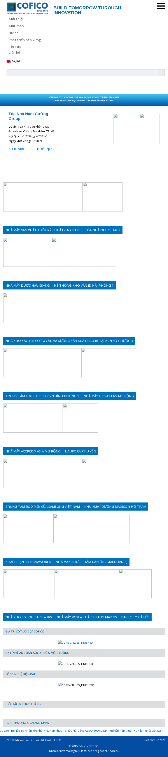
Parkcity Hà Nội (135, 617)
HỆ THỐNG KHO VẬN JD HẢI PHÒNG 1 (84, 285)
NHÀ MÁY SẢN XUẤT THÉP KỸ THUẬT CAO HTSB (42, 230)
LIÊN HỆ (56, 739)
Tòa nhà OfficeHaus (102, 230)
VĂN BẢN (24, 739)
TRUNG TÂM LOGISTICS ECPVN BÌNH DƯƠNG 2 (42, 396)
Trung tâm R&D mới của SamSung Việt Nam (42, 506)
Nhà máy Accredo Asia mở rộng (33, 451)
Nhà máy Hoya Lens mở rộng (109, 396)
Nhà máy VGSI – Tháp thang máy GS (86, 617)
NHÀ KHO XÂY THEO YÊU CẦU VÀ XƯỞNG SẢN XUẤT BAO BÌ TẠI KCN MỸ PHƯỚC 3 (69, 340)
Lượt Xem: (154, 739)
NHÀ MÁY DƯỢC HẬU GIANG (27, 285)
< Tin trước (16, 149)
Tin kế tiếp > (43, 149)
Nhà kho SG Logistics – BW (28, 617)
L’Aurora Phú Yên (80, 451)
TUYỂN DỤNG (11, 739)
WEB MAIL (46, 739)
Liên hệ (14, 52)
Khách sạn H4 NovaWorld (28, 562)
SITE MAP (35, 739)
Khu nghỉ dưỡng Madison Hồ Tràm (115, 506)
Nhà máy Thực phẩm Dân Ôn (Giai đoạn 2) (91, 562)
